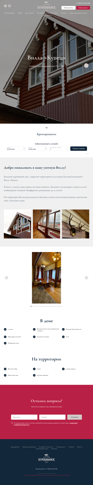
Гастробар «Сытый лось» (47, 13)
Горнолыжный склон (78, 13)
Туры (20, 13)
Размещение (10, 13)
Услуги (64, 13)
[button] (68, 8)
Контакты (47, 15)
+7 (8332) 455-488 (83, 3)
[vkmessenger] (9, 6)
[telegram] (5, 6)
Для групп (29, 13)
